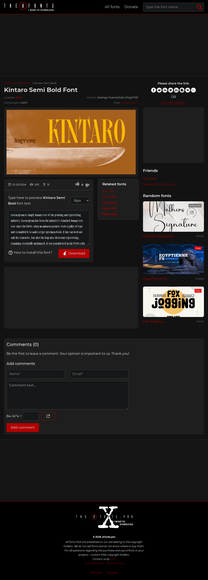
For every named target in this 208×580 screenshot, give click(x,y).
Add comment (23, 427)
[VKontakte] (187, 90)
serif (135, 102)
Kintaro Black (110, 214)
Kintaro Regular (109, 197)
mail (113, 559)
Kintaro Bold (109, 208)
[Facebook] (153, 90)
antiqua (126, 102)
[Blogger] (182, 90)
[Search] (199, 7)
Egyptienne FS (155, 279)
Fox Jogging (153, 321)
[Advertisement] (104, 45)
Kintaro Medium (110, 202)
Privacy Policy (115, 563)
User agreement (94, 563)
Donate (131, 7)
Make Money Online (159, 184)
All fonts (112, 7)
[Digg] (164, 90)
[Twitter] (170, 90)
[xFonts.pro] (29, 7)
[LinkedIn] (176, 90)
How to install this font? (33, 252)
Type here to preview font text (36, 200)
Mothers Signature (158, 236)
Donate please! (173, 103)
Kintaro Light (108, 191)
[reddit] (159, 90)
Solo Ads (150, 179)
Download (76, 253)
